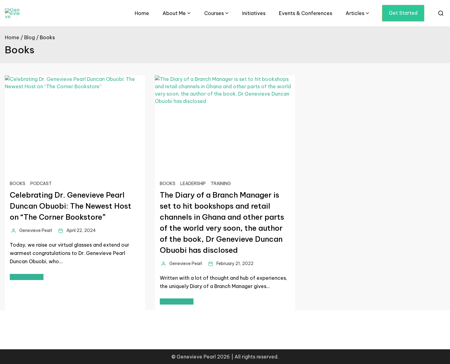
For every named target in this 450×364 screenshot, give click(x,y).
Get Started (403, 13)
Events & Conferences (305, 13)
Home (142, 13)
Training (221, 183)
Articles (355, 13)
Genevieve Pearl (35, 230)
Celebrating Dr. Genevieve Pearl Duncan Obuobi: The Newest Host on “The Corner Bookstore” (70, 206)
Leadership (193, 183)
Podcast (41, 183)
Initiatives (253, 13)
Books (17, 183)
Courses (214, 13)
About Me (174, 13)
